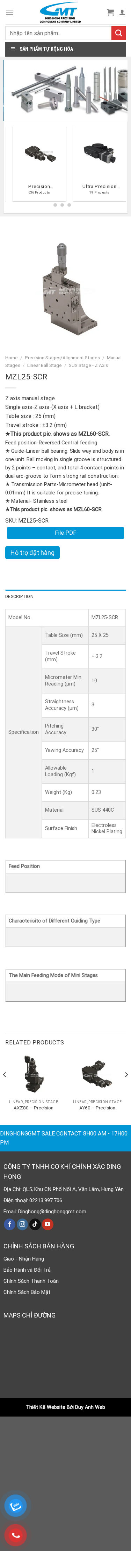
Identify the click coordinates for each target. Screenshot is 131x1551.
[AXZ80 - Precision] (33, 1075)
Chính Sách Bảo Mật (26, 1292)
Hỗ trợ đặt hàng (32, 552)
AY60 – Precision (97, 1107)
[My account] (122, 12)
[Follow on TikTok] (35, 1224)
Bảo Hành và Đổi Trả (27, 1270)
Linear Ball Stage (44, 365)
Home (11, 357)
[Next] (126, 1088)
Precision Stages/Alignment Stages (62, 357)
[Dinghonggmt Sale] (60, 12)
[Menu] (9, 11)
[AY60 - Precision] (97, 1075)
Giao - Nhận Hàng (23, 1259)
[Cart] (110, 12)
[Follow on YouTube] (47, 1224)
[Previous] (8, 166)
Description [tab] (19, 596)
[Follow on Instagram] (22, 1224)
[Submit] (118, 33)
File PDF (65, 533)
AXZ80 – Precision (33, 1107)
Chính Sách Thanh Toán (31, 1281)
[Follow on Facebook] (9, 1224)
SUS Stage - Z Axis (88, 365)
